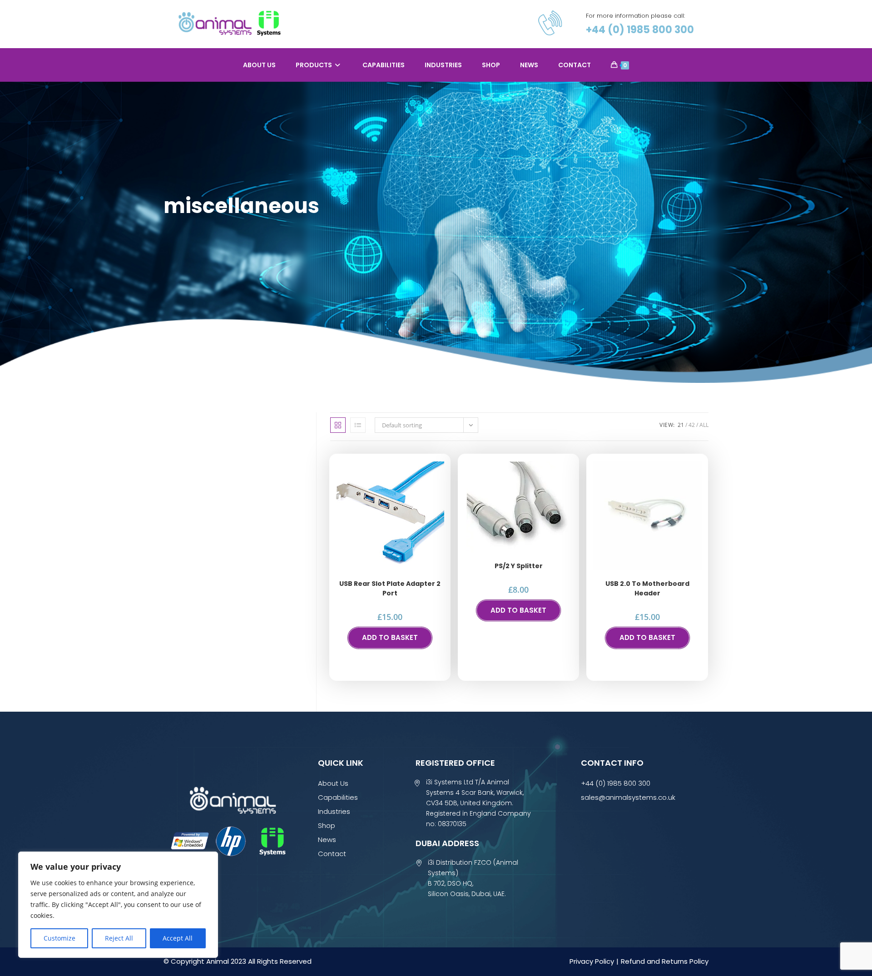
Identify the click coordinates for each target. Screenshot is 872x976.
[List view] (358, 425)
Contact (332, 853)
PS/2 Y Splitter (519, 565)
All (703, 425)
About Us (333, 783)
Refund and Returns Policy (664, 961)
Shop (326, 825)
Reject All (119, 938)
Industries (334, 811)
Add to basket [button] (390, 637)
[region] (118, 905)
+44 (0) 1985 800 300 (640, 30)
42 (692, 425)
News (327, 839)
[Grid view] (338, 425)
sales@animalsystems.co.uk (628, 797)
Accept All (178, 938)
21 (681, 425)
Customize (59, 938)
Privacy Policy (592, 961)
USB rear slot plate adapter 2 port (390, 588)
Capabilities (338, 797)
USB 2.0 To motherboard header (647, 588)
